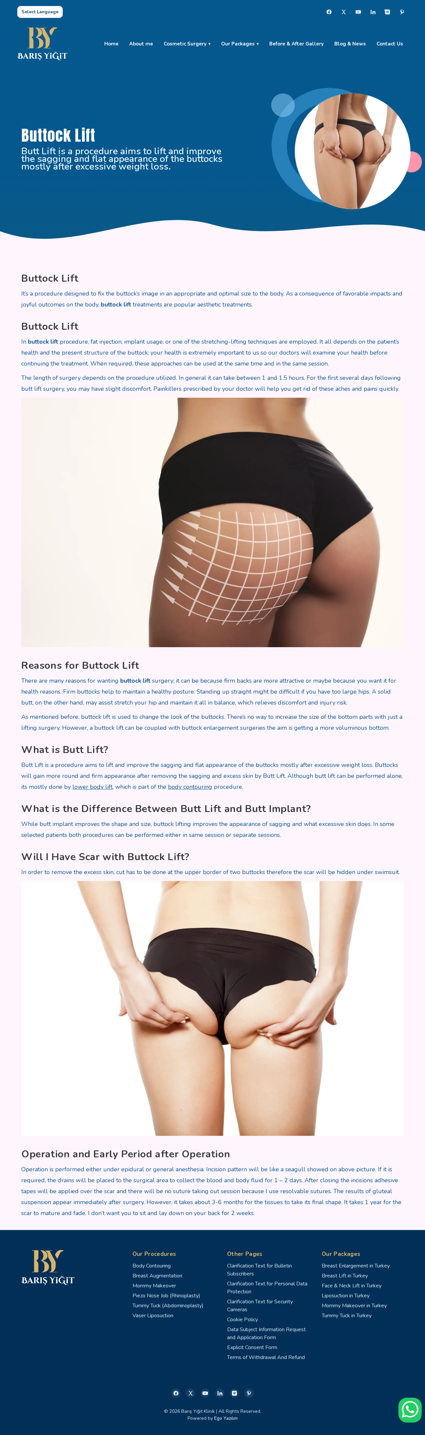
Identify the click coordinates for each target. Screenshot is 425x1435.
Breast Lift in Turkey (345, 1275)
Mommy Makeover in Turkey (354, 1305)
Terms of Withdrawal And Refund (266, 1357)
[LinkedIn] (373, 12)
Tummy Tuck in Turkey (347, 1315)
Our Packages (238, 43)
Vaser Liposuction (152, 1315)
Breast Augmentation (157, 1275)
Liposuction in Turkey (346, 1295)
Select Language (40, 12)
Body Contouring (151, 1265)
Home (111, 43)
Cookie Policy (242, 1319)
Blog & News (350, 43)
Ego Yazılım (226, 1418)
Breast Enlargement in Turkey (356, 1265)
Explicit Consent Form (252, 1347)
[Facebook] (329, 12)
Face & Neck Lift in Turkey (352, 1285)
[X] (343, 12)
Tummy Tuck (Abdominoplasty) (168, 1305)
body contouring (190, 787)
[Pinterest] (402, 12)
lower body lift (92, 787)
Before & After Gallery (296, 43)
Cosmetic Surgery (185, 43)
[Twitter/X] (190, 1393)
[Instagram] (387, 12)
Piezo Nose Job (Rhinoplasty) (166, 1295)
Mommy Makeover (154, 1285)
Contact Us (390, 43)
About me (141, 43)
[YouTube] (358, 12)
